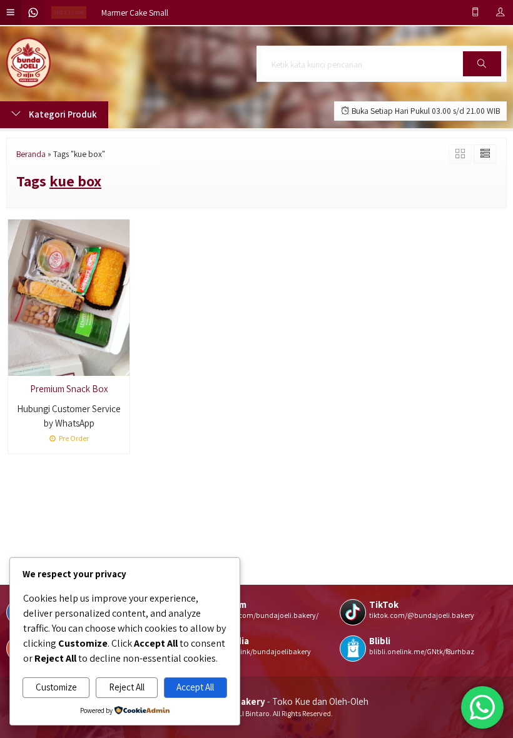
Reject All (127, 687)
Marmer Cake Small (134, 12)
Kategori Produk (62, 114)
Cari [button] (482, 75)
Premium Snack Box (69, 389)
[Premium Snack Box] (69, 296)
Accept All (195, 687)
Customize (56, 687)
